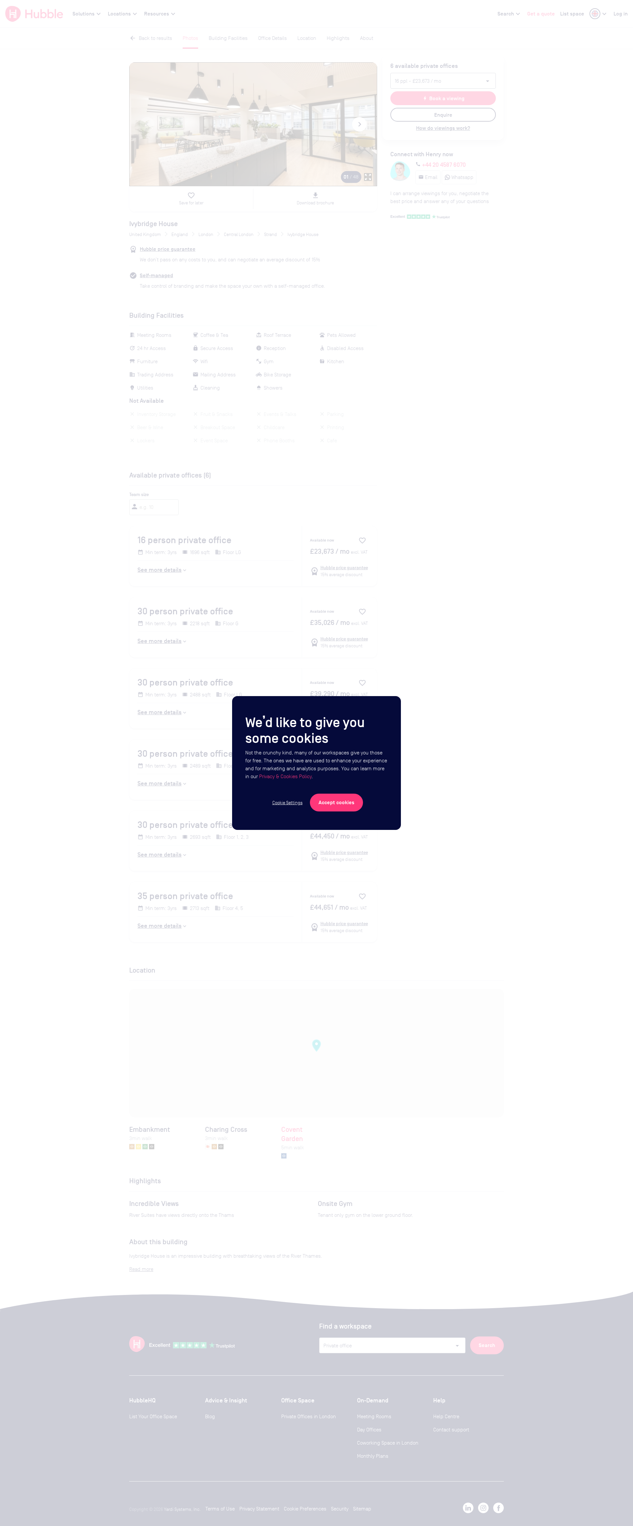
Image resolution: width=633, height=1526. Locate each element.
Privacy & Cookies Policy (285, 776)
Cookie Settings (287, 802)
